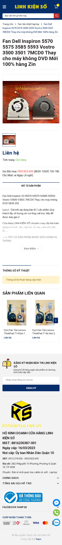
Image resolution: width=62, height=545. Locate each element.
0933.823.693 (25, 171)
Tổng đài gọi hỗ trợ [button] (17, 483)
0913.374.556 (15, 458)
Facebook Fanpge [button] (14, 507)
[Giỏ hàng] (56, 6)
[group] (31, 102)
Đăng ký (31, 388)
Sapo (38, 539)
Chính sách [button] (10, 478)
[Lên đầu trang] (56, 529)
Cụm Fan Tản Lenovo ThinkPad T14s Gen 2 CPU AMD (43, 333)
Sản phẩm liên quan (23, 293)
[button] (55, 320)
